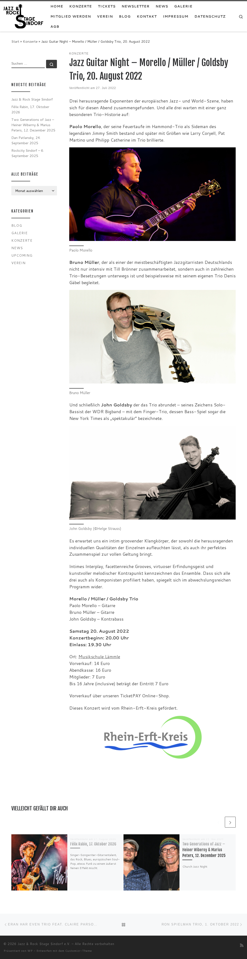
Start (15, 41)
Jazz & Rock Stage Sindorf (32, 99)
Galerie (19, 232)
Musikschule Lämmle (99, 656)
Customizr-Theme (78, 951)
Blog (16, 225)
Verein (18, 262)
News (17, 247)
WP (30, 951)
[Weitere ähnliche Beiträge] (230, 822)
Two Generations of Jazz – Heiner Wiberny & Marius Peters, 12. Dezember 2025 (204, 850)
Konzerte (30, 41)
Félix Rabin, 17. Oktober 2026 (93, 844)
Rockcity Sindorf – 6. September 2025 (27, 153)
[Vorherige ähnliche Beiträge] (218, 822)
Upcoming (22, 255)
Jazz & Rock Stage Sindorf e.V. (44, 944)
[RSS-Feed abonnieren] (241, 945)
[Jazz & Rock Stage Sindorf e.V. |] (23, 16)
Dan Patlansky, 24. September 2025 (26, 140)
